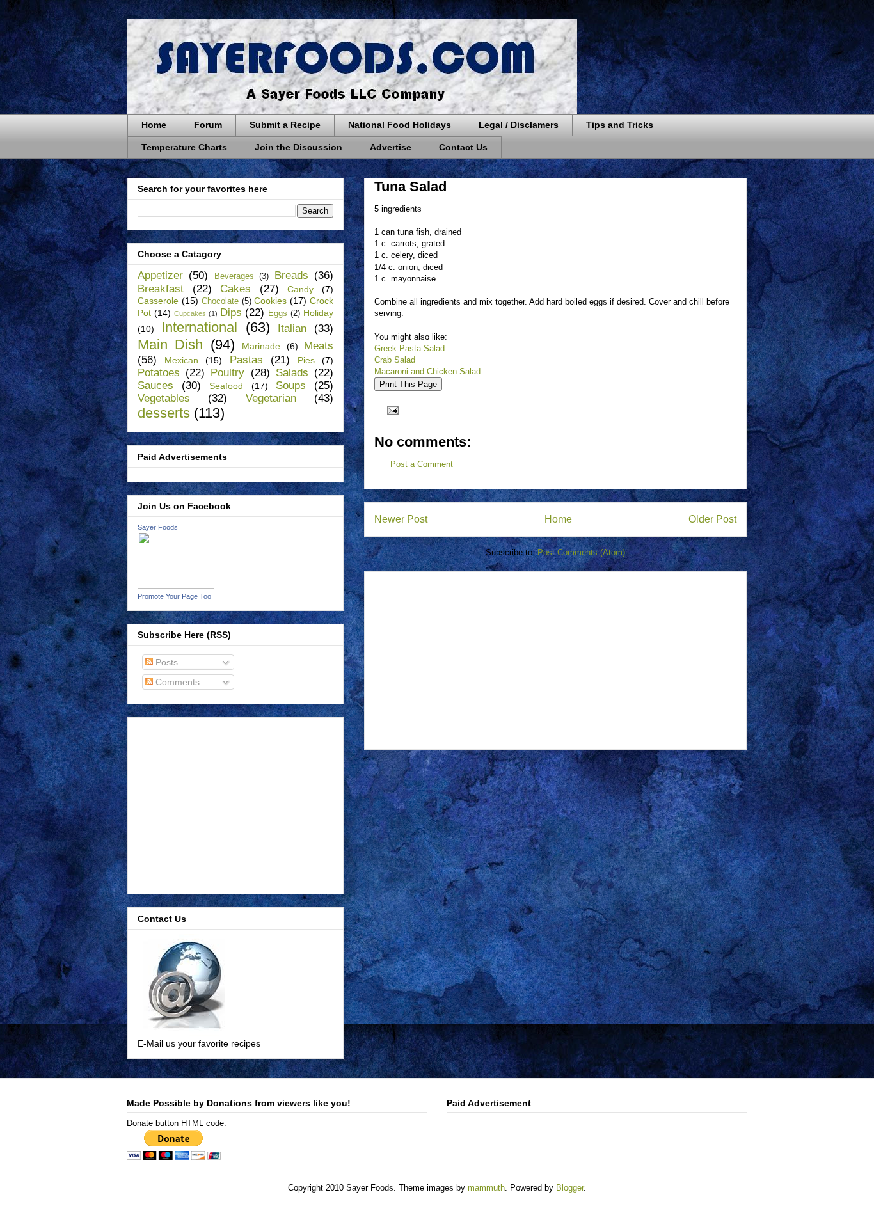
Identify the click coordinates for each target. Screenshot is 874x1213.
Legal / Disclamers (519, 125)
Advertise (390, 147)
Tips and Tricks (619, 125)
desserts (164, 413)
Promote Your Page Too (174, 596)
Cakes (235, 289)
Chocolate (220, 301)
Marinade (261, 346)
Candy (300, 289)
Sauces (155, 385)
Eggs (277, 313)
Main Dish (170, 345)
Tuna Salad (410, 186)
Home (153, 125)
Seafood (226, 386)
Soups (291, 385)
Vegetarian (271, 398)
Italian (292, 328)
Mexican (181, 360)
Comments (176, 682)
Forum (208, 125)
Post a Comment (421, 464)
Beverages (234, 276)
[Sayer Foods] (176, 585)
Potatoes (159, 373)
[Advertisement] (470, 656)
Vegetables (164, 398)
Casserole (158, 301)
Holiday (318, 313)
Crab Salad (394, 360)
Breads (291, 275)
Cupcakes (190, 313)
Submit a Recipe (285, 125)
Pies (306, 360)
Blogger (570, 1188)
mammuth (486, 1188)
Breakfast (161, 289)
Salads (292, 373)
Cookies (270, 301)
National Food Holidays (399, 125)
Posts (165, 662)
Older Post (712, 519)
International (199, 327)
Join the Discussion (298, 147)
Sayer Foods (158, 527)
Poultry (227, 373)
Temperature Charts (184, 147)
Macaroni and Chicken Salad (427, 371)
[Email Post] (391, 410)
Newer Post (400, 519)
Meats (318, 346)
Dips (231, 312)
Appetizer (160, 275)
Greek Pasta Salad (409, 348)
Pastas (246, 360)
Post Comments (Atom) (581, 552)
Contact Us (463, 147)
